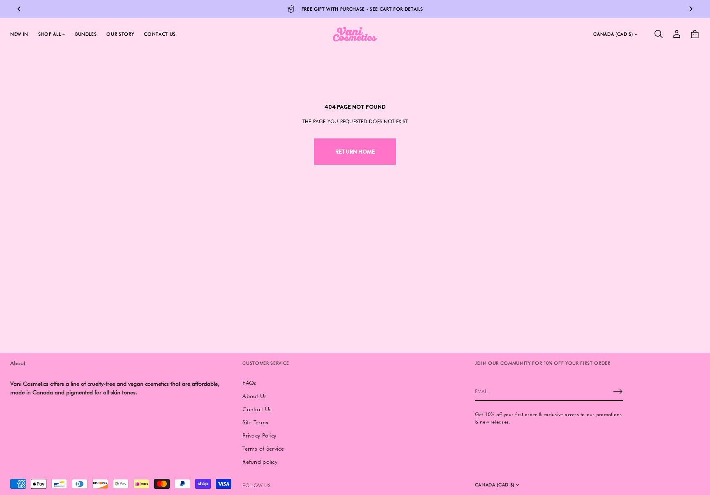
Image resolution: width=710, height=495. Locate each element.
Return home (355, 151)
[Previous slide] (19, 9)
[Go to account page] (677, 34)
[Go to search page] (659, 34)
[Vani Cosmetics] (355, 34)
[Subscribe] (618, 391)
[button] (659, 34)
